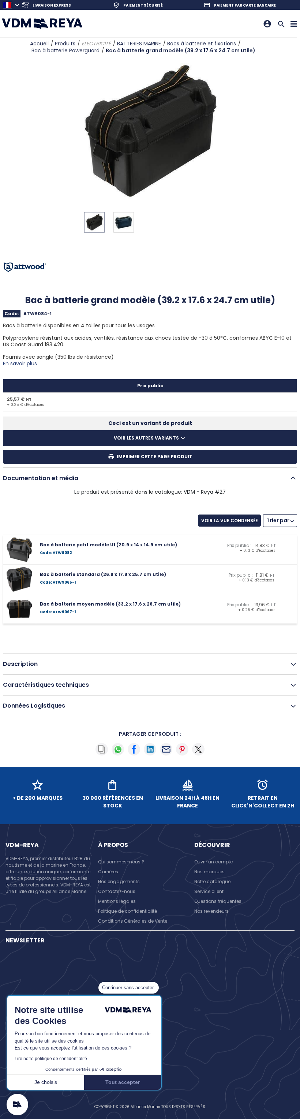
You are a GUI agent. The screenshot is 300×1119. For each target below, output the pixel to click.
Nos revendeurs (211, 911)
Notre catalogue (212, 881)
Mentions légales (117, 901)
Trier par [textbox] (277, 520)
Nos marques (209, 872)
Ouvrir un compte (213, 862)
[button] (17, 1104)
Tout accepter (122, 1082)
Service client (209, 891)
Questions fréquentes (217, 901)
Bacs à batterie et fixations (201, 43)
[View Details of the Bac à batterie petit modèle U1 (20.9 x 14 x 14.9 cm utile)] (21, 549)
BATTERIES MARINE (139, 43)
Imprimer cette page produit (154, 456)
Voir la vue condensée (229, 520)
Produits (65, 43)
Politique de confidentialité (127, 911)
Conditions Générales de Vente (132, 921)
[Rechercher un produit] (281, 23)
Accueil (39, 43)
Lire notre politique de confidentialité (51, 1058)
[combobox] (280, 521)
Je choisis (45, 1082)
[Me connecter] (267, 23)
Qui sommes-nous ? (121, 862)
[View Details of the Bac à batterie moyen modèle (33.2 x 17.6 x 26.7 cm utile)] (21, 608)
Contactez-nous (116, 891)
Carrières (108, 872)
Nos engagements (119, 881)
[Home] (42, 24)
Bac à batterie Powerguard (65, 50)
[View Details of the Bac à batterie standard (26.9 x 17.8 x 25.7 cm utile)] (21, 579)
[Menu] (293, 23)
